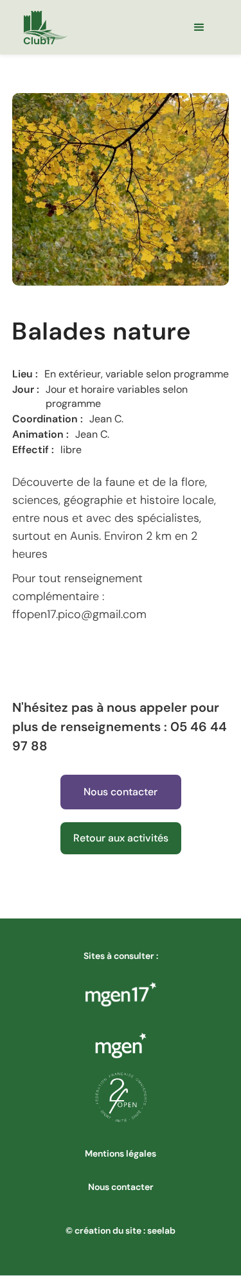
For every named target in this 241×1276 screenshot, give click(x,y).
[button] (199, 27)
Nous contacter (120, 791)
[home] (44, 27)
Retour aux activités (120, 838)
